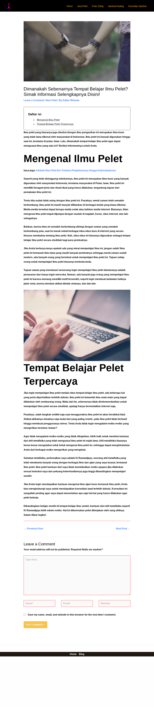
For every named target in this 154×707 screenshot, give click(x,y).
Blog (81, 654)
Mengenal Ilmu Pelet (48, 120)
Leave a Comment (34, 100)
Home (73, 654)
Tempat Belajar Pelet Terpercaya (55, 124)
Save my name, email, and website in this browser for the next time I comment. (72, 614)
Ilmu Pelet (51, 100)
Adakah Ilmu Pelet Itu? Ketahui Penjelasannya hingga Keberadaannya (76, 170)
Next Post (123, 528)
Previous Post (33, 528)
